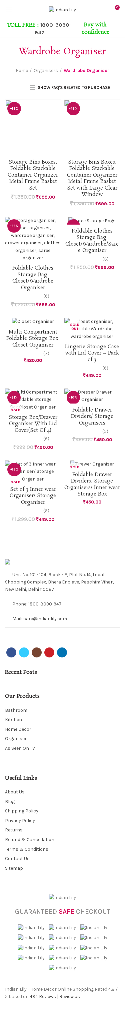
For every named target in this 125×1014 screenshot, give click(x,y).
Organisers (46, 70)
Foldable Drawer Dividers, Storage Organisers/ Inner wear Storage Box (92, 485)
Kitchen (13, 719)
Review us (69, 996)
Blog (10, 801)
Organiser (16, 738)
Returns (14, 830)
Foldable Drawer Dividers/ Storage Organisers (92, 417)
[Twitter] (17, 633)
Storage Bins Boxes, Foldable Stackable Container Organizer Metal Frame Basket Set (33, 175)
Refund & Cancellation (29, 839)
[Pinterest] (51, 633)
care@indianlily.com (45, 618)
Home (22, 70)
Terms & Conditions (26, 849)
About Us (15, 792)
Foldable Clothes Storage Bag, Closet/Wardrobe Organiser (32, 278)
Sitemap (14, 868)
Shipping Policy (21, 811)
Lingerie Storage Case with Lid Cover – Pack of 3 (92, 353)
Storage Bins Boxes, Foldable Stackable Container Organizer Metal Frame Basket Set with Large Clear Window (92, 178)
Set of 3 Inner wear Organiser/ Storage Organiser (33, 496)
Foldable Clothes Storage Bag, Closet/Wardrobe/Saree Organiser (92, 241)
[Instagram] (42, 633)
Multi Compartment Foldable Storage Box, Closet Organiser (33, 339)
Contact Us (17, 858)
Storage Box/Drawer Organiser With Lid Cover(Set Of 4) (33, 424)
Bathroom (16, 710)
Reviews (43, 996)
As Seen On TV (20, 748)
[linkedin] (59, 633)
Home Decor (18, 729)
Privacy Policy (20, 820)
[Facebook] (9, 633)
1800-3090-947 (45, 604)
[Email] (34, 633)
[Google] (26, 633)
